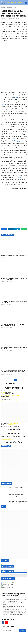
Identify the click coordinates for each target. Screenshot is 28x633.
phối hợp (19, 177)
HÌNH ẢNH (5, 560)
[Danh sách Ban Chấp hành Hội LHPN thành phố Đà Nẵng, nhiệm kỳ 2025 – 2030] (4, 503)
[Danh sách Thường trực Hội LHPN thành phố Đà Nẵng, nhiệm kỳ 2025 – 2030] (4, 489)
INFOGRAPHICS (6, 483)
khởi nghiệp (17, 141)
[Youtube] (6, 622)
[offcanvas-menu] (26, 3)
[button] (2, 564)
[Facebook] (3, 622)
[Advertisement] (14, 74)
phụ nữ (16, 97)
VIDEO (4, 507)
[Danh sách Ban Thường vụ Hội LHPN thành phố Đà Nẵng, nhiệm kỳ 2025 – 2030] (4, 496)
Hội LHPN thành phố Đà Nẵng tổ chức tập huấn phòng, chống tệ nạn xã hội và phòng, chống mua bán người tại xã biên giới (13, 371)
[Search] (15, 380)
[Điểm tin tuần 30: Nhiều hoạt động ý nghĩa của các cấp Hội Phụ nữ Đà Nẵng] (14, 338)
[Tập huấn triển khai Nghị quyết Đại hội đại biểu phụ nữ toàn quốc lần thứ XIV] (14, 292)
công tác (3, 104)
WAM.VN (5, 616)
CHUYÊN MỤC (6, 446)
